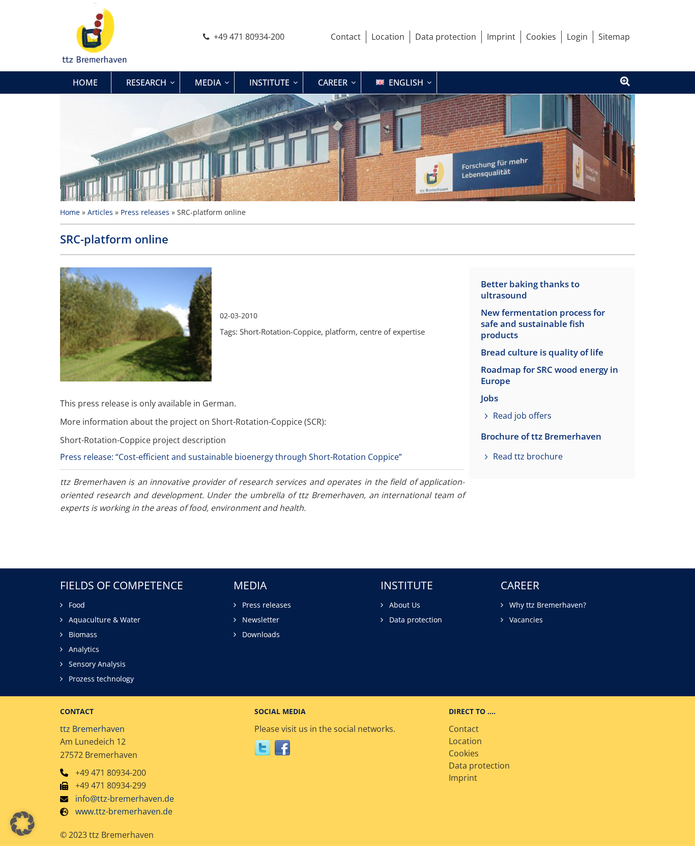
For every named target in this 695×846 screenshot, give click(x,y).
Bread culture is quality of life (542, 352)
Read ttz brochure (528, 456)
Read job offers (522, 415)
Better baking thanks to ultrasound (530, 290)
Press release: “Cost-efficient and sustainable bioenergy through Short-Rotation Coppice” (231, 456)
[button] (22, 823)
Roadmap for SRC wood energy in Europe (549, 375)
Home (70, 212)
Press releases (145, 212)
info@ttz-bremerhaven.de (124, 798)
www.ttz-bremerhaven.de (123, 811)
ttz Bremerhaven (92, 728)
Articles (100, 212)
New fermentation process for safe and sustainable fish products (543, 324)
